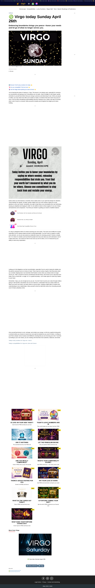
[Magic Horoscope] (18, 4)
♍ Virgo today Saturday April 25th (15, 570)
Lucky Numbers (41, 9)
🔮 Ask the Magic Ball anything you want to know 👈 (22, 89)
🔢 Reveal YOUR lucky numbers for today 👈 (20, 85)
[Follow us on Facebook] (43, 578)
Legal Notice (38, 582)
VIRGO (11, 13)
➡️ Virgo (41, 565)
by (11, 71)
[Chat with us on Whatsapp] (51, 578)
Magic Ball (50, 9)
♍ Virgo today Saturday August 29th (36, 559)
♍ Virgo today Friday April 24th (14, 571)
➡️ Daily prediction (32, 565)
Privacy (44, 582)
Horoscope (22, 9)
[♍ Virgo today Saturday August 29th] (35, 545)
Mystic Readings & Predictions (67, 9)
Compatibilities (31, 9)
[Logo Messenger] (36, 3)
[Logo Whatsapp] (33, 3)
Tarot (55, 9)
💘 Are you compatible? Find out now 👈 (19, 87)
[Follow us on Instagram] (47, 578)
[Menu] (29, 3)
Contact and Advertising (54, 582)
